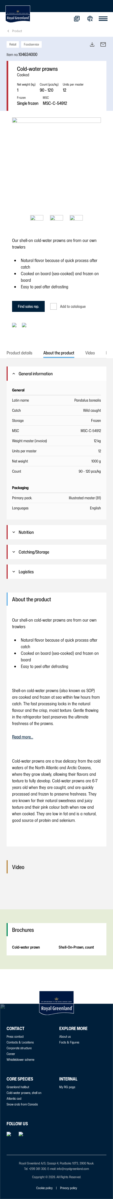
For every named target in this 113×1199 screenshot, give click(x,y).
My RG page (67, 1087)
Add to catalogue (73, 306)
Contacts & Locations (20, 1042)
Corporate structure (19, 1048)
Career (11, 1053)
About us (65, 1036)
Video (90, 353)
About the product (58, 353)
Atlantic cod (14, 1098)
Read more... (22, 737)
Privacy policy (68, 1188)
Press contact (15, 1036)
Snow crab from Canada (22, 1104)
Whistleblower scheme (20, 1059)
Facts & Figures (69, 1042)
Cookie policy (44, 1188)
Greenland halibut (18, 1087)
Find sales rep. (28, 306)
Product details (19, 353)
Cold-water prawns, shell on (24, 1092)
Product (17, 31)
